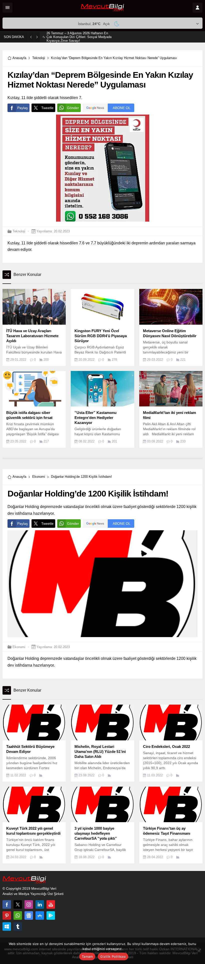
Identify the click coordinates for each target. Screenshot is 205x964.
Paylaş (22, 108)
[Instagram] (28, 904)
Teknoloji (38, 58)
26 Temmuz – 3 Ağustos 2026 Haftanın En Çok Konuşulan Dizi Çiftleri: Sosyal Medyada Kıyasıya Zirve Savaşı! (79, 37)
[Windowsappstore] (6, 926)
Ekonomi (38, 476)
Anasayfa (19, 58)
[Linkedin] (40, 904)
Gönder (73, 108)
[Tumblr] (18, 926)
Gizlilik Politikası (113, 956)
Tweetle (47, 108)
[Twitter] (18, 904)
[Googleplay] (50, 915)
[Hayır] (198, 950)
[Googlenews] (28, 915)
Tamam (87, 956)
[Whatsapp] (18, 915)
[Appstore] (40, 915)
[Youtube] (50, 904)
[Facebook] (6, 904)
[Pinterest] (6, 915)
